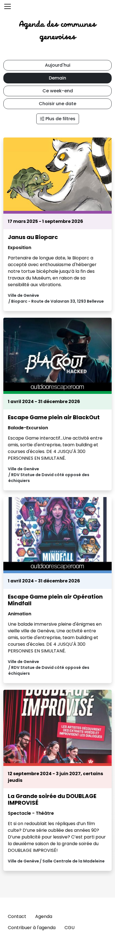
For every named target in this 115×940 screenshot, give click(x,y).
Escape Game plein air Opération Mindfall (55, 600)
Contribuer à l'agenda (32, 927)
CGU (69, 927)
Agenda (43, 916)
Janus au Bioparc (33, 237)
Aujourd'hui (57, 65)
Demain (57, 78)
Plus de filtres (59, 118)
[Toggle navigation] (7, 6)
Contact (17, 916)
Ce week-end (57, 91)
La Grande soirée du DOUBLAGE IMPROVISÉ (52, 799)
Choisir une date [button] (57, 103)
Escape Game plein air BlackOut (54, 417)
